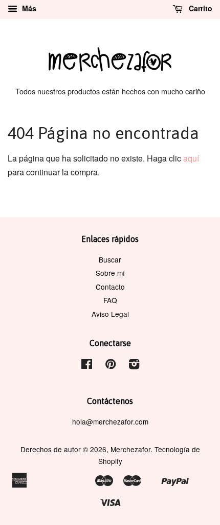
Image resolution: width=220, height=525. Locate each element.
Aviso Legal (110, 314)
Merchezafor (130, 449)
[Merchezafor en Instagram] (134, 365)
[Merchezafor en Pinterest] (110, 365)
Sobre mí (110, 273)
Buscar (110, 259)
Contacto (110, 286)
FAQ (110, 300)
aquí (191, 158)
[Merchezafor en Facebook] (87, 365)
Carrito (199, 8)
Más (28, 8)
